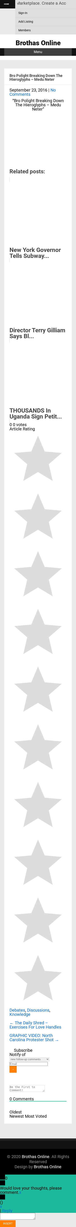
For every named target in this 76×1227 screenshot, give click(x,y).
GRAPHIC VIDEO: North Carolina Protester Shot (34, 1037)
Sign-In (22, 13)
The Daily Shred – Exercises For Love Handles (35, 1025)
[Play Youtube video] (38, 144)
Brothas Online (35, 1156)
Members (24, 30)
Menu (38, 52)
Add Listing (25, 21)
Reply (7, 1210)
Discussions (38, 1010)
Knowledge (20, 1014)
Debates (17, 1010)
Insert (7, 1223)
